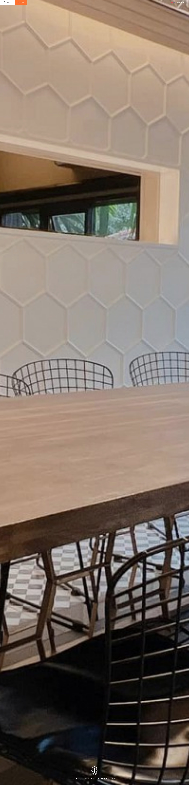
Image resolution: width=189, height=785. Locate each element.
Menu (8, 2)
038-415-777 (181, 2)
